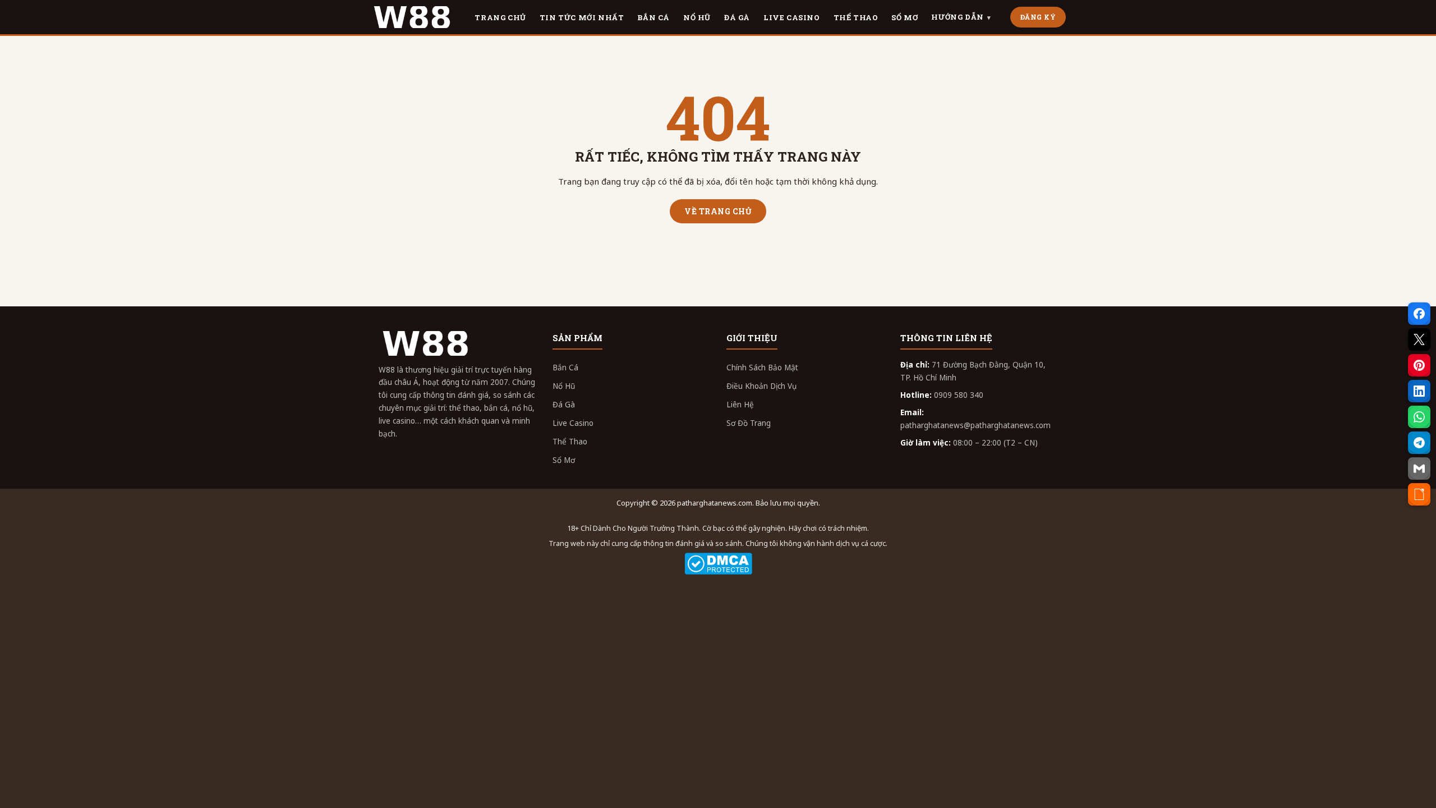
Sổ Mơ (564, 460)
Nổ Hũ (564, 386)
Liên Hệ (740, 405)
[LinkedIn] (1419, 391)
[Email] (1419, 468)
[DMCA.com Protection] (718, 564)
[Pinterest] (1419, 365)
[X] (1419, 339)
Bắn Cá (565, 367)
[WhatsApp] (1419, 417)
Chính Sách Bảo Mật (762, 367)
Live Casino (573, 423)
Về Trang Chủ (718, 211)
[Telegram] (1419, 442)
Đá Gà (564, 405)
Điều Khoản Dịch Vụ (761, 386)
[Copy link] (1419, 494)
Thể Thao (570, 442)
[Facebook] (1419, 313)
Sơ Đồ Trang (748, 423)
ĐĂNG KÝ (1038, 16)
